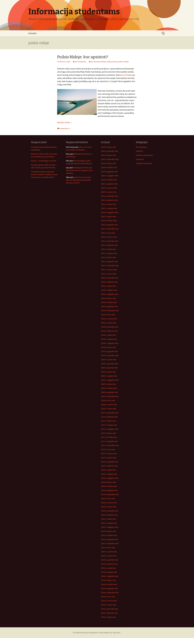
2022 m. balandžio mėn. (110, 229)
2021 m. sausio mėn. (109, 274)
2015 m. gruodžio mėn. (109, 511)
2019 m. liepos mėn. (108, 347)
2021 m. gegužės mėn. (109, 261)
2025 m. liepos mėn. (108, 155)
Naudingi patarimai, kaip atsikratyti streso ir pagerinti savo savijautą (79, 170)
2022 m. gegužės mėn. (109, 224)
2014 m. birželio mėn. (109, 584)
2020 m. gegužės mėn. (109, 306)
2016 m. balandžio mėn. (110, 494)
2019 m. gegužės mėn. (109, 351)
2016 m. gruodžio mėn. (109, 462)
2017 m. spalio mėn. (108, 421)
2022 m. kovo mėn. (108, 233)
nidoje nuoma (112, 61)
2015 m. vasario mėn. (109, 551)
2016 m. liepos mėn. (108, 482)
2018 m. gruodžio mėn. (109, 363)
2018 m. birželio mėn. (109, 388)
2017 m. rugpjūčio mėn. (110, 429)
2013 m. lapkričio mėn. (109, 613)
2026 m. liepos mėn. (108, 147)
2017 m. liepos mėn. (108, 433)
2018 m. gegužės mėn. (109, 392)
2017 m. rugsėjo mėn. (109, 425)
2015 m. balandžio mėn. (110, 543)
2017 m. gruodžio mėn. (109, 412)
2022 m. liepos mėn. (108, 216)
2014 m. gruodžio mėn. (109, 560)
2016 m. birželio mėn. (109, 486)
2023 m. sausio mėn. (109, 192)
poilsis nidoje (123, 61)
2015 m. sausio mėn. (109, 556)
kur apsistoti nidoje (98, 61)
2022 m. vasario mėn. (109, 237)
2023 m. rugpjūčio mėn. (110, 175)
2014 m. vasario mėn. (109, 601)
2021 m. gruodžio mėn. (109, 241)
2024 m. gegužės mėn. (109, 171)
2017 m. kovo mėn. (108, 449)
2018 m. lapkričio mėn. (109, 368)
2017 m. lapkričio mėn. (109, 417)
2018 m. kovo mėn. (108, 400)
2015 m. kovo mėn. (108, 547)
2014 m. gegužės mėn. (109, 588)
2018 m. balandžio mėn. (110, 396)
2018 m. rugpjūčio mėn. (110, 380)
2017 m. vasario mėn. (109, 453)
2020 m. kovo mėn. (108, 314)
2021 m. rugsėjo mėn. (109, 253)
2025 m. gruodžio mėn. (109, 151)
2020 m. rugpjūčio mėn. (110, 294)
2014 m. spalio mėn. (108, 568)
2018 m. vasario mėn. (109, 404)
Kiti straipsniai (80, 61)
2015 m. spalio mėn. (108, 519)
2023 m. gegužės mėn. (109, 184)
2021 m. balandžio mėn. (110, 265)
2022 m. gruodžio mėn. (109, 196)
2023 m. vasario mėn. (109, 188)
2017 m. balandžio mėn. (110, 445)
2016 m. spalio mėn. (108, 470)
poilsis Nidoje (126, 75)
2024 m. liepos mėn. (108, 163)
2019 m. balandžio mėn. (110, 355)
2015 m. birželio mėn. (109, 535)
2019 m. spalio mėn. (108, 335)
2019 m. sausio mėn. (109, 359)
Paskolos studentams (144, 155)
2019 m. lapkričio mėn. (109, 331)
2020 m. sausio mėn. (109, 323)
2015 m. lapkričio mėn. (109, 515)
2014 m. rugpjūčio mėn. (110, 576)
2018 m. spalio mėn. (108, 372)
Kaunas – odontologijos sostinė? (43, 161)
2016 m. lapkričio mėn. (109, 466)
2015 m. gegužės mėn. (109, 539)
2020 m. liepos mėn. (108, 298)
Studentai (140, 159)
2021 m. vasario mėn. (109, 269)
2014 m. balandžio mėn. (110, 592)
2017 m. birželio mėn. (109, 437)
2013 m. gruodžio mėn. (109, 609)
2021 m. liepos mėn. (108, 257)
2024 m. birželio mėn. (109, 167)
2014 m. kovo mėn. (108, 596)
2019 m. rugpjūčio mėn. (110, 343)
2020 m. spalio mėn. (108, 286)
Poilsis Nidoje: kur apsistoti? (82, 57)
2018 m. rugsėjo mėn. (109, 376)
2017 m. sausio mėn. (109, 457)
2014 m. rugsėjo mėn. (109, 572)
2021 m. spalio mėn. (108, 249)
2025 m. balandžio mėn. (110, 159)
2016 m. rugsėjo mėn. (109, 474)
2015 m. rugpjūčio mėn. (110, 527)
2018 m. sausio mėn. (109, 408)
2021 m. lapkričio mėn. (109, 245)
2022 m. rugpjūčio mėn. (110, 212)
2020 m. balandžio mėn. (110, 310)
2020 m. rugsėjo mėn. (109, 290)
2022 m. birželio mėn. (109, 220)
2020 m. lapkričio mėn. (109, 282)
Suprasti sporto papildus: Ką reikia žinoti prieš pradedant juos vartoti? (78, 180)
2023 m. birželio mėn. (109, 180)
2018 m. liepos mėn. (108, 384)
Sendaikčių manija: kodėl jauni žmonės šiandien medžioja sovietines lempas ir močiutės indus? (44, 174)
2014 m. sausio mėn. (109, 605)
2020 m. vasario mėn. (109, 318)
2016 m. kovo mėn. (108, 498)
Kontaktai (32, 33)
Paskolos (139, 151)
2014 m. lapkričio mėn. (109, 564)
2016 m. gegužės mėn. (109, 490)
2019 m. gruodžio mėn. (109, 327)
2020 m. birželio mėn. (109, 302)
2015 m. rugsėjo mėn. (109, 523)
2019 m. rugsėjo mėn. (109, 339)
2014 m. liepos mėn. (108, 580)
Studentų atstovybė (144, 163)
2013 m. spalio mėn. (108, 617)
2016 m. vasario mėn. (109, 502)
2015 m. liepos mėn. (108, 531)
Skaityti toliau (64, 122)
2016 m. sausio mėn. (109, 506)
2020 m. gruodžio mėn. (109, 278)
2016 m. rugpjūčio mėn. (110, 478)
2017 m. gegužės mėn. (109, 441)
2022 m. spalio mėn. (108, 204)
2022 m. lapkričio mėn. (109, 200)
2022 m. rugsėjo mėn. (109, 208)
